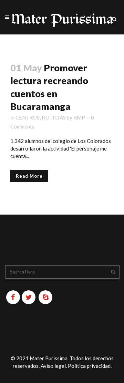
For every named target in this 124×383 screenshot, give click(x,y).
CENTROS (28, 117)
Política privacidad (89, 366)
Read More (29, 176)
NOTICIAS (54, 117)
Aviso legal (53, 366)
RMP (79, 117)
